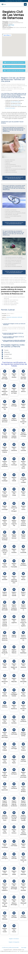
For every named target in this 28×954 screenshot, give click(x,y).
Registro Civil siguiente (14, 942)
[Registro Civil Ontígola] (4, 744)
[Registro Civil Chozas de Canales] (4, 489)
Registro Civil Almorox (23, 390)
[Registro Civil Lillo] (14, 632)
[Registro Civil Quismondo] (4, 783)
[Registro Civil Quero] (14, 769)
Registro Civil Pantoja (4, 761)
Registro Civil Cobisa (23, 493)
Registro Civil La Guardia (14, 594)
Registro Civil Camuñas (23, 448)
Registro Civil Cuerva (23, 507)
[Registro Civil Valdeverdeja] (23, 854)
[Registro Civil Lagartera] (14, 616)
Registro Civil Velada (14, 872)
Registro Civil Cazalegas (5, 479)
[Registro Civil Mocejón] (23, 689)
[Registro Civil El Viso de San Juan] (4, 546)
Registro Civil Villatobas (4, 917)
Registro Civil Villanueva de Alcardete (23, 887)
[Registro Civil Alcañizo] (14, 371)
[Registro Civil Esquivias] (4, 560)
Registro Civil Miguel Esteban (14, 694)
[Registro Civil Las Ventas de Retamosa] (4, 632)
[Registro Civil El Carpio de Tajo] (14, 517)
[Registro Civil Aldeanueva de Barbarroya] (4, 385)
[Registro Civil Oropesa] (23, 744)
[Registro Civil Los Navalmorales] (23, 632)
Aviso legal (23, 947)
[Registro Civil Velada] (14, 868)
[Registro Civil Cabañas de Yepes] (14, 430)
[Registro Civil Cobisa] (23, 489)
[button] (14, 324)
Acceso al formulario (15, 101)
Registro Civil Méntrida (4, 694)
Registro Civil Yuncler (4, 930)
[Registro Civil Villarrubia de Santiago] (4, 897)
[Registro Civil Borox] (14, 415)
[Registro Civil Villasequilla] (23, 897)
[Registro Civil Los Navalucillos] (4, 646)
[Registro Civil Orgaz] (14, 744)
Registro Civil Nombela (13, 721)
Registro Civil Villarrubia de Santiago (4, 903)
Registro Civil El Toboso (23, 536)
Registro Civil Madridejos (23, 651)
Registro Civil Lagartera (14, 621)
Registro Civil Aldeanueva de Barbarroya (5, 391)
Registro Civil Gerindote (4, 578)
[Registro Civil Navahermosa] (23, 702)
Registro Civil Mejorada (14, 680)
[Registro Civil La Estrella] (4, 589)
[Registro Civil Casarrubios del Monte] (23, 458)
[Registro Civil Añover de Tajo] (4, 401)
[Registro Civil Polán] (23, 756)
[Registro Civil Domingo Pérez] (4, 517)
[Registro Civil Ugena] (4, 854)
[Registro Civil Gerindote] (4, 573)
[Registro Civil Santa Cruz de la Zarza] (4, 812)
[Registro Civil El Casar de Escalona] (23, 517)
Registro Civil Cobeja (14, 493)
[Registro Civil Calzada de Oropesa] (4, 444)
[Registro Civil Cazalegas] (4, 474)
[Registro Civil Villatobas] (4, 913)
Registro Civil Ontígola (4, 748)
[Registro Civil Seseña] (4, 826)
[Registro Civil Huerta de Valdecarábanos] (14, 573)
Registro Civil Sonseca (14, 831)
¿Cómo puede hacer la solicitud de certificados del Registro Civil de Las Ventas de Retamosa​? (14, 341)
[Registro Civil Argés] (14, 401)
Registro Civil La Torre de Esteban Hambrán (4, 622)
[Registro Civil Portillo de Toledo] (4, 769)
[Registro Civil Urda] (14, 854)
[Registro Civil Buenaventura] (23, 415)
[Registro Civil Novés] (23, 716)
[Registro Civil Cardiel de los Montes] (4, 458)
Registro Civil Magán (4, 665)
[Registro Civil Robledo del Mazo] (23, 783)
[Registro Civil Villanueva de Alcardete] (23, 881)
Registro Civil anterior (14, 938)
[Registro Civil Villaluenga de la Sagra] (14, 881)
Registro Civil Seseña (4, 831)
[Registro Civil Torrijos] (23, 841)
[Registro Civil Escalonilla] (23, 546)
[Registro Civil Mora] (4, 702)
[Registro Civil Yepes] (23, 913)
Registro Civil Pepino (14, 761)
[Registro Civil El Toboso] (23, 532)
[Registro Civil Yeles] (14, 913)
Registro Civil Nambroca (14, 707)
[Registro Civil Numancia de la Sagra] (4, 729)
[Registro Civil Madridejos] (23, 646)
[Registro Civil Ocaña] (14, 729)
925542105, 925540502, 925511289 (14, 317)
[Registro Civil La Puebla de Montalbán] (14, 602)
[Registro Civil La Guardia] (14, 589)
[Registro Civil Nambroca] (14, 702)
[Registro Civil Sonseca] (14, 826)
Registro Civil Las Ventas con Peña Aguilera (23, 622)
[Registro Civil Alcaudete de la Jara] (23, 371)
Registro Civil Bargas (23, 406)
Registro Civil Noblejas (4, 721)
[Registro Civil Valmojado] (4, 868)
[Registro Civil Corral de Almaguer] (14, 503)
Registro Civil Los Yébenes (14, 651)
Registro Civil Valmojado (5, 872)
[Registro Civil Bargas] (23, 401)
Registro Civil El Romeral (14, 536)
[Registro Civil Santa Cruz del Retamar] (14, 812)
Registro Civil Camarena (14, 448)
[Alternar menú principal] (25, 4)
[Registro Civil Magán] (4, 661)
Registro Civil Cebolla (14, 479)
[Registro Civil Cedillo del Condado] (23, 474)
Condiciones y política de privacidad (10, 947)
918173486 (11, 25)
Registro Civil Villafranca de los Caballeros (5, 887)
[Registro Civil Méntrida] (4, 689)
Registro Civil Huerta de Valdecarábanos (14, 579)
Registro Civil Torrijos (23, 845)
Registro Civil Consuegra (5, 507)
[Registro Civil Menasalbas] (23, 675)
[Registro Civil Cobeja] (14, 489)
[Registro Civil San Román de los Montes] (23, 798)
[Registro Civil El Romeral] (14, 532)
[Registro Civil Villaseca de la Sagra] (14, 897)
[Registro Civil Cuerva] (23, 503)
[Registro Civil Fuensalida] (14, 560)
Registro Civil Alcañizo (14, 375)
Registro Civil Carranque (14, 463)
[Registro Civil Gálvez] (23, 560)
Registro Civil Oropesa (23, 748)
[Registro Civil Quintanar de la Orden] (23, 769)
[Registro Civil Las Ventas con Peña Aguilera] (23, 616)
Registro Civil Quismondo (5, 788)
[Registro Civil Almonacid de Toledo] (14, 385)
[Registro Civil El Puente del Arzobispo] (4, 532)
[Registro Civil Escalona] (14, 546)
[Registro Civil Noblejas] (4, 716)
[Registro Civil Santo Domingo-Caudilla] (23, 812)
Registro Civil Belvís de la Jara (5, 420)
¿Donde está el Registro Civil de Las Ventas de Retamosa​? (14, 324)
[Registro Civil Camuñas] (23, 444)
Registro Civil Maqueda (23, 665)
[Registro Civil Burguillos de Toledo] (4, 430)
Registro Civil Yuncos (14, 930)
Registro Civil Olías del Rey (23, 734)
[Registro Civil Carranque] (14, 458)
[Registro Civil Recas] (14, 783)
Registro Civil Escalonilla (23, 550)
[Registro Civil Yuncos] (14, 925)
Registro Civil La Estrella (4, 594)
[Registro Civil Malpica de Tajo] (14, 661)
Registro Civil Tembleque (5, 845)
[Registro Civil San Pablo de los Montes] (14, 798)
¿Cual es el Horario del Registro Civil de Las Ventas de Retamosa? (13, 334)
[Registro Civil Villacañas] (23, 868)
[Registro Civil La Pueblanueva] (23, 602)
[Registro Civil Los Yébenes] (14, 646)
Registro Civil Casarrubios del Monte (23, 465)
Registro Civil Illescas (23, 578)
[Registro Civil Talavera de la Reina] (23, 826)
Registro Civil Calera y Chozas (23, 434)
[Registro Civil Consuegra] (4, 503)
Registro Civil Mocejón (23, 694)
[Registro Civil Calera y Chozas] (23, 430)
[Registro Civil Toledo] (14, 841)
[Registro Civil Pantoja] (4, 756)
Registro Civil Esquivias (4, 565)
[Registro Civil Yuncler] (4, 925)
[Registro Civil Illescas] (23, 573)
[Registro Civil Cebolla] (14, 474)
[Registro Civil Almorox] (23, 385)
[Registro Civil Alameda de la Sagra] (4, 371)
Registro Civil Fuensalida (14, 565)
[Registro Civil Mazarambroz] (4, 675)
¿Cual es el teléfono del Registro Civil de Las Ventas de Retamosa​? (13, 337)
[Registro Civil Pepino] (14, 756)
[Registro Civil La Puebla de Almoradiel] (4, 602)
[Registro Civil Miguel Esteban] (14, 689)
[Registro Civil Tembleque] (4, 841)
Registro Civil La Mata (23, 594)
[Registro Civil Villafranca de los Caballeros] (4, 881)
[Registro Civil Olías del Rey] (23, 729)
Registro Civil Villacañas (23, 872)
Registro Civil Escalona (14, 550)
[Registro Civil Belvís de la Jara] (4, 415)
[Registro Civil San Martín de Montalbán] (4, 798)
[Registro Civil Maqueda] (23, 661)
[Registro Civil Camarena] (14, 444)
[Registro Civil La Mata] (23, 589)
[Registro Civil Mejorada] (14, 675)
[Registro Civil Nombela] (14, 716)
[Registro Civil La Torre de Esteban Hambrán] (4, 616)
